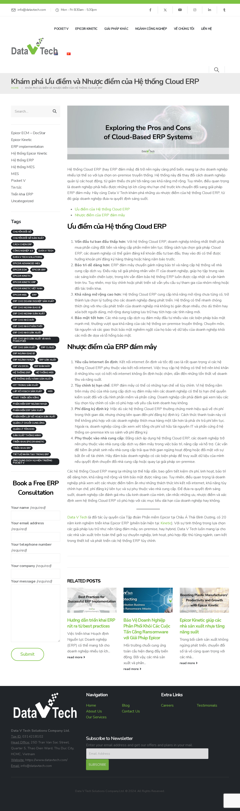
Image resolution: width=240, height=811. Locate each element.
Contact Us (131, 711)
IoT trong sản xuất (25, 385)
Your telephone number (31, 544)
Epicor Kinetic (86, 29)
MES (15, 173)
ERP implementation (27, 146)
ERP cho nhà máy (23, 320)
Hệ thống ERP (22, 160)
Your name (20, 507)
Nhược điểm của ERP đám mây (100, 215)
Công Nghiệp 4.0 (23, 250)
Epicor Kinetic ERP (24, 282)
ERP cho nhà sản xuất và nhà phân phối (31, 340)
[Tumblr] (224, 9)
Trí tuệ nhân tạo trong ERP (31, 454)
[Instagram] (194, 9)
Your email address (27, 523)
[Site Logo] (34, 46)
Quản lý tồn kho (23, 429)
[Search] (54, 111)
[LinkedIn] (209, 9)
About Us (94, 711)
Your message (23, 581)
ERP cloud (47, 347)
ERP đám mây (42, 366)
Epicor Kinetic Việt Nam (27, 288)
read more (75, 657)
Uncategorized (22, 201)
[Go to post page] (91, 600)
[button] (217, 70)
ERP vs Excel (21, 366)
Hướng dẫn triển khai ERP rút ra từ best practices (91, 623)
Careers (167, 705)
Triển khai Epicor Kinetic (28, 441)
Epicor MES (20, 295)
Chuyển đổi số (22, 231)
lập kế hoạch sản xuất (27, 391)
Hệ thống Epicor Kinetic (29, 153)
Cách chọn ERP (22, 244)
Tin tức (16, 187)
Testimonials (207, 705)
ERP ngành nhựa (23, 360)
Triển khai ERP (22, 194)
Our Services (96, 717)
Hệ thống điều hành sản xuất (32, 379)
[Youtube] (180, 9)
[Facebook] (150, 9)
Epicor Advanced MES (26, 263)
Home (91, 705)
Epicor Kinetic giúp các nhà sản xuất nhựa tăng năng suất (202, 626)
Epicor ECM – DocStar (28, 133)
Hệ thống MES (22, 167)
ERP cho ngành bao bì (27, 307)
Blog (126, 705)
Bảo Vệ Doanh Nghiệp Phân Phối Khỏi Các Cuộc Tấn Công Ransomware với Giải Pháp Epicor (147, 629)
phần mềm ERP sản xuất (28, 410)
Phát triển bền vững (26, 397)
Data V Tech (77, 517)
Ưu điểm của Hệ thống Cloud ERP (102, 209)
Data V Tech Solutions (27, 257)
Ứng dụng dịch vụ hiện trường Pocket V (32, 462)
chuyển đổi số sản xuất (28, 238)
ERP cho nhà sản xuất (27, 332)
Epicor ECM (20, 269)
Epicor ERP (38, 269)
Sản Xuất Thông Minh (27, 435)
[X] (165, 9)
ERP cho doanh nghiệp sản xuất (33, 301)
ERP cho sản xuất (24, 347)
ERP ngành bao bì (24, 353)
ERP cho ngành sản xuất (29, 313)
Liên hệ (206, 29)
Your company (23, 565)
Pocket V (61, 29)
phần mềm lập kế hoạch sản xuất (34, 416)
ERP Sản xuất (47, 360)
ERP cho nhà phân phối (27, 326)
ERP (34, 295)
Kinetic (166, 523)
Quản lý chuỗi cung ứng (28, 423)
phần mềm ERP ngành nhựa (30, 404)
